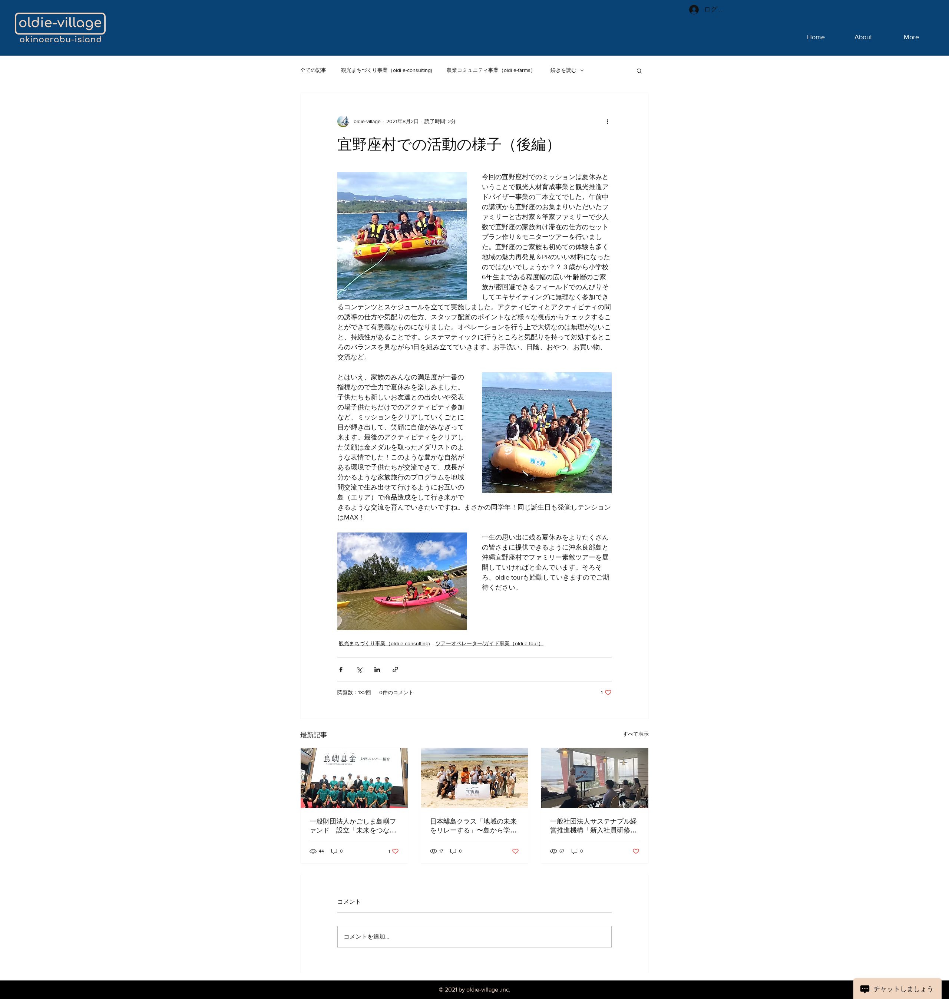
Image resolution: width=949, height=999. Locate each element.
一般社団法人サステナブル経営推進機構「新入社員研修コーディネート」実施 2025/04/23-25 (593, 826)
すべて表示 (636, 734)
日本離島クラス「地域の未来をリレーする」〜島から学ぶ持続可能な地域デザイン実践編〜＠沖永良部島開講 (473, 826)
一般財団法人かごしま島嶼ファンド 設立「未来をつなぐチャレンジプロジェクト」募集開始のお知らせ (353, 826)
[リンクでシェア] (395, 669)
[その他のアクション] (607, 121)
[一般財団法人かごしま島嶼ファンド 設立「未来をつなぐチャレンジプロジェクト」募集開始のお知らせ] (354, 778)
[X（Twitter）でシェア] (359, 669)
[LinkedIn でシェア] (377, 669)
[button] (639, 70)
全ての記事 (313, 70)
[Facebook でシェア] (340, 669)
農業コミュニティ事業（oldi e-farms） (491, 70)
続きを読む (563, 70)
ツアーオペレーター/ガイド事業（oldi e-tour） (489, 643)
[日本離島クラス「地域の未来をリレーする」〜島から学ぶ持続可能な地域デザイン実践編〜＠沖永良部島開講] (474, 778)
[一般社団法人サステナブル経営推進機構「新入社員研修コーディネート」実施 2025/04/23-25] (594, 778)
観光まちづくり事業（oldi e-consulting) (386, 70)
